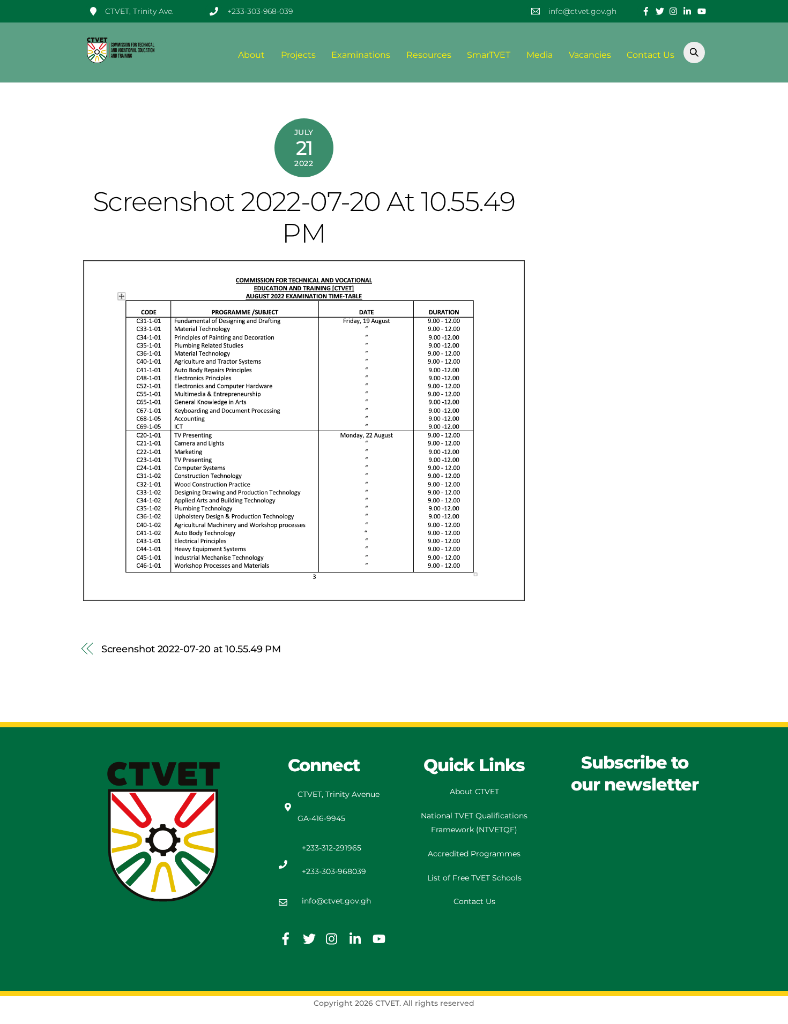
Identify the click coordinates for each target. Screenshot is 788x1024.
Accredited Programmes (474, 854)
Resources (428, 55)
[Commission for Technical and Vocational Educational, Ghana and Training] (120, 59)
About (251, 55)
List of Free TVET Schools (474, 878)
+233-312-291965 (331, 848)
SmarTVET (488, 55)
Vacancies (590, 55)
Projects (298, 55)
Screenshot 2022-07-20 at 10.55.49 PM (304, 217)
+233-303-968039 (334, 871)
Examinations (360, 55)
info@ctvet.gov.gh (336, 901)
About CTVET (474, 791)
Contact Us (650, 55)
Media (539, 55)
